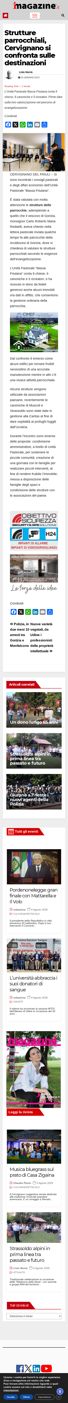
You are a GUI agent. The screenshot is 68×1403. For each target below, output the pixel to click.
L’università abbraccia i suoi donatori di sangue (33, 984)
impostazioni (10, 1390)
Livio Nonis (25, 72)
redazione (19, 909)
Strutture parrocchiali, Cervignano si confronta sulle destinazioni (30, 47)
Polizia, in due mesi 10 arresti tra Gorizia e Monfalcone (19, 635)
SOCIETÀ (18, 1001)
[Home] (5, 15)
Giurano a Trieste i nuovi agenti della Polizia (29, 799)
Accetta (11, 1397)
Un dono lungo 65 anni (34, 722)
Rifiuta (26, 1397)
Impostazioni (44, 1397)
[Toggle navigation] (35, 15)
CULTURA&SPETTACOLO (26, 914)
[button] (62, 15)
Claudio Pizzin (22, 1183)
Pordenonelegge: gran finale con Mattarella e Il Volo (33, 896)
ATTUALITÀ (19, 1272)
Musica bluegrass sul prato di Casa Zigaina (32, 1172)
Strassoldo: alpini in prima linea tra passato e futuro (30, 758)
